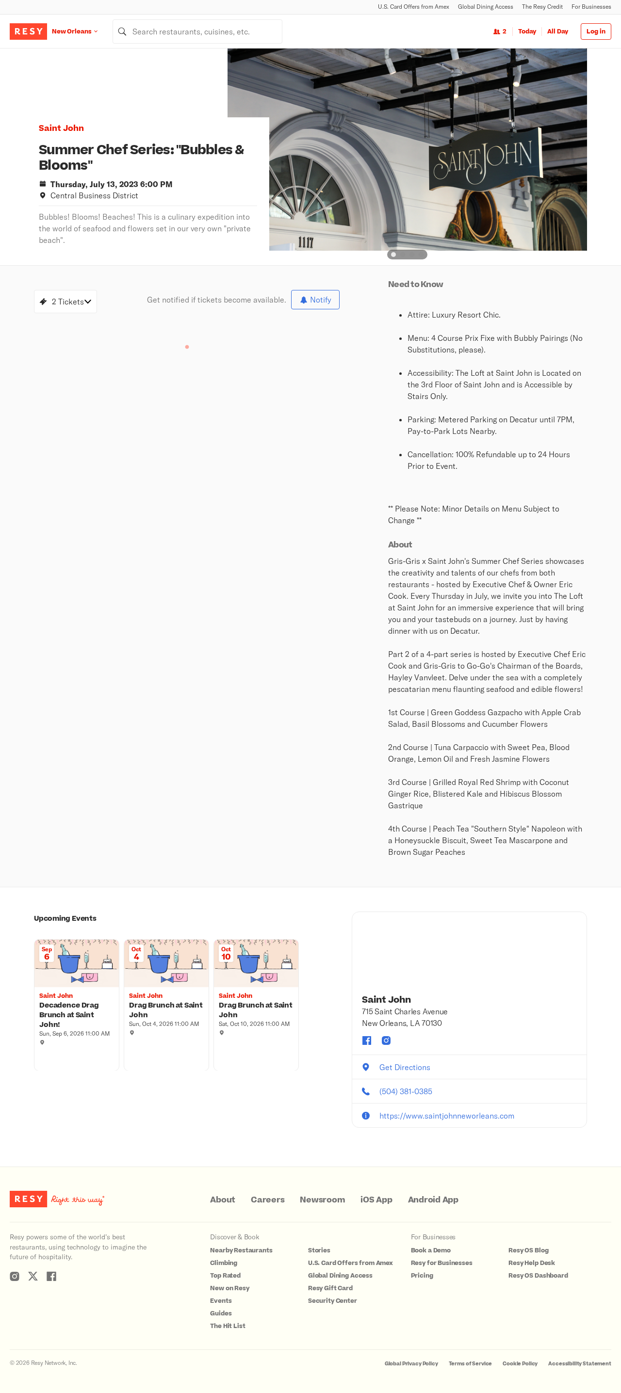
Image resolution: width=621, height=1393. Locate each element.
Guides (220, 1313)
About (222, 1200)
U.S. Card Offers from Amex (413, 6)
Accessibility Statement (579, 1363)
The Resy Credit (542, 6)
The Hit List (227, 1326)
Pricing (422, 1275)
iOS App (376, 1200)
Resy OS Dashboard (538, 1275)
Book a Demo (431, 1250)
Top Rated (225, 1275)
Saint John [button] (61, 128)
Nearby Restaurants (241, 1250)
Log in (596, 31)
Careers (267, 1200)
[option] (407, 149)
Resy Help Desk (531, 1263)
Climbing (223, 1263)
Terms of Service (470, 1363)
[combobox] (197, 31)
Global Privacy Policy (411, 1363)
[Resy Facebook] (51, 1276)
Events (220, 1301)
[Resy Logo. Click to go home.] (28, 31)
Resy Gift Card (330, 1288)
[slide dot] (393, 254)
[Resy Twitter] (33, 1276)
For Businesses (591, 6)
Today (527, 31)
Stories (319, 1250)
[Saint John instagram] (386, 1040)
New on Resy (229, 1288)
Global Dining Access (485, 6)
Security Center (332, 1301)
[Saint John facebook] (367, 1040)
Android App (433, 1200)
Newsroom (322, 1200)
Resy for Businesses (442, 1263)
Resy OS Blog (528, 1250)
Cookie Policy (520, 1363)
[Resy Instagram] (14, 1276)
